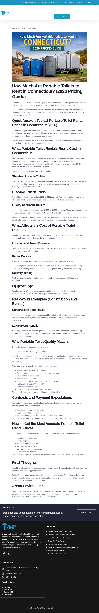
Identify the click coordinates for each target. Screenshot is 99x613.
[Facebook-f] (4, 553)
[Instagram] (9, 553)
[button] (61, 8)
